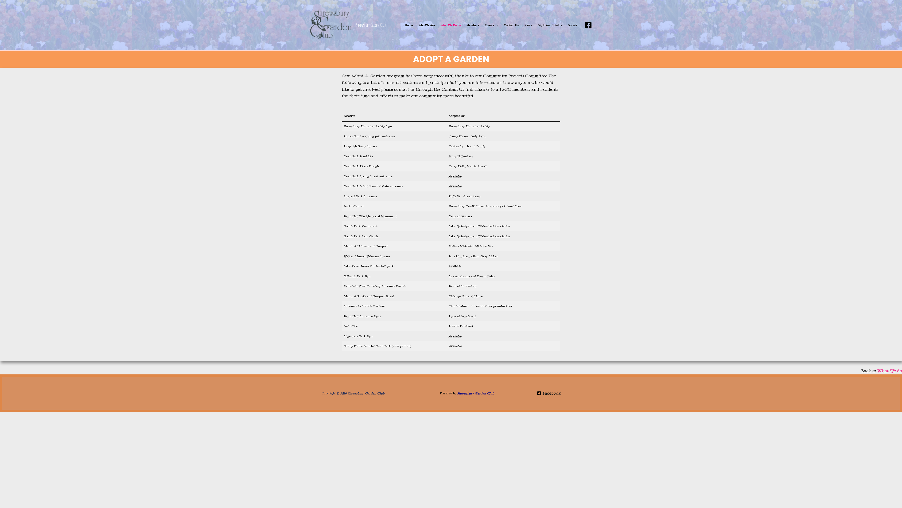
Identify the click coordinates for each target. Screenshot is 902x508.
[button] (459, 25)
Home (409, 25)
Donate (572, 25)
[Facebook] (588, 25)
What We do (449, 25)
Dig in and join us (550, 25)
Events (489, 25)
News (528, 25)
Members (473, 25)
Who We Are (427, 25)
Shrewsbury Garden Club (371, 25)
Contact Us (511, 25)
